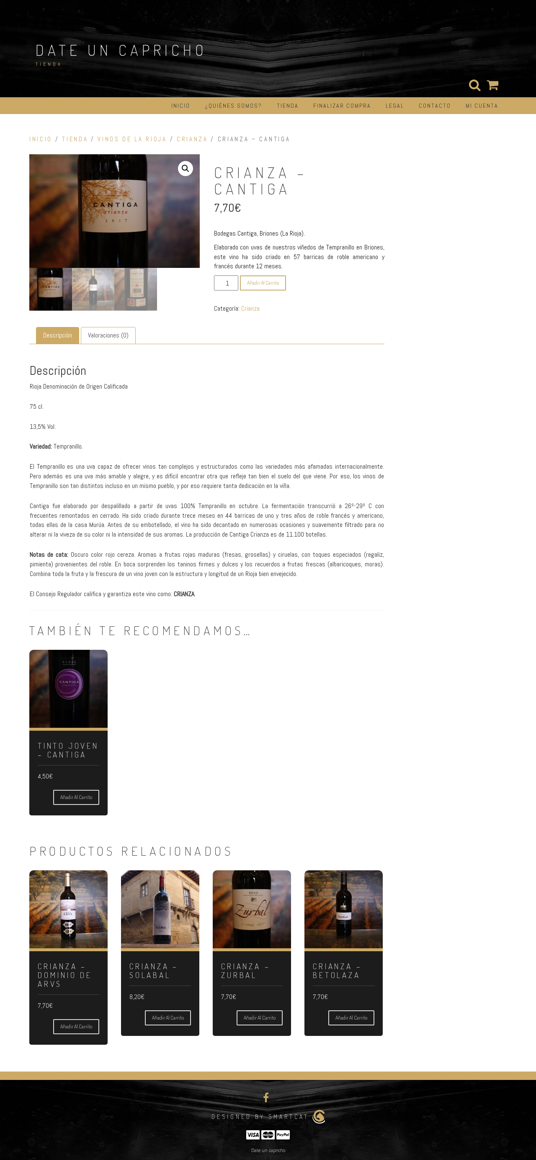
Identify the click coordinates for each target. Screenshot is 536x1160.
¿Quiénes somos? (233, 105)
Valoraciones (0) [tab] (108, 335)
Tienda (288, 105)
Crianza (192, 139)
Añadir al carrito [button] (76, 797)
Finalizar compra (342, 105)
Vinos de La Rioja (132, 139)
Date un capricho (121, 50)
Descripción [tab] (57, 335)
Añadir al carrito (263, 283)
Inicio (180, 105)
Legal (395, 105)
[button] (185, 168)
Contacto (435, 105)
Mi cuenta (482, 105)
